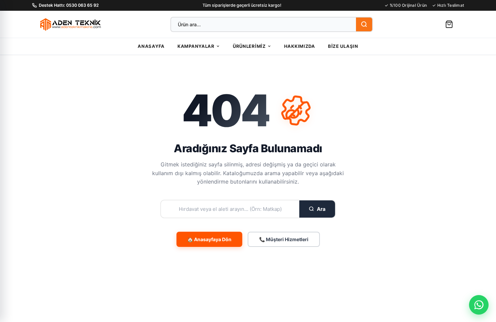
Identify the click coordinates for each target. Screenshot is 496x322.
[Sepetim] (449, 24)
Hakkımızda (299, 46)
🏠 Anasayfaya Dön (209, 239)
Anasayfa (151, 46)
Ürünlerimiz (249, 46)
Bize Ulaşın (343, 46)
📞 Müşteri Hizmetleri (283, 239)
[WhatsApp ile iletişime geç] (479, 305)
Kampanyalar (196, 46)
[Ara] (364, 24)
